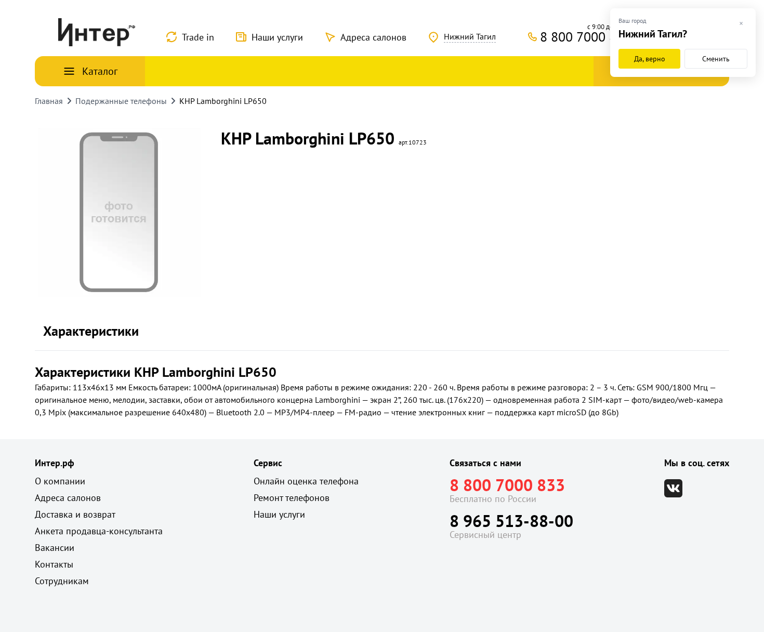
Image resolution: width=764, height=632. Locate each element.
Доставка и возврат (75, 514)
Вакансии (54, 548)
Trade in (198, 37)
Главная (49, 101)
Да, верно (649, 58)
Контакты (54, 564)
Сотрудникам (62, 581)
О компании (60, 481)
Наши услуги (277, 37)
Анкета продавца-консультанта (99, 531)
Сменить (716, 58)
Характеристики (91, 330)
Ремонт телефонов (292, 498)
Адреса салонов (373, 37)
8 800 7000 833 (507, 485)
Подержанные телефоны (121, 101)
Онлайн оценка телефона (306, 481)
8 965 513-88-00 (511, 521)
